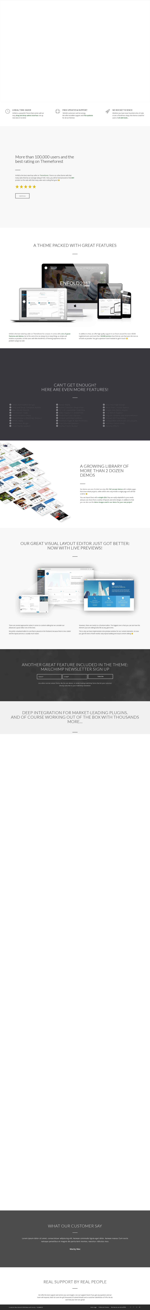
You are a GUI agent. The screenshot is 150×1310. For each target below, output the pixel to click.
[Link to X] (136, 6)
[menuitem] (69, 6)
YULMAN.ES (40, 1307)
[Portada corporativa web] (30, 5)
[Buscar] (129, 6)
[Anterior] (13, 1240)
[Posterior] (136, 1240)
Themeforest (44, 175)
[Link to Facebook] (139, 6)
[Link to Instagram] (142, 6)
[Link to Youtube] (145, 6)
